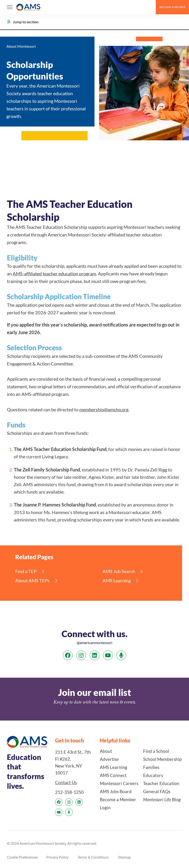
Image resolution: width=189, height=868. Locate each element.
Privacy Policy (57, 857)
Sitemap (124, 857)
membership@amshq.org (103, 409)
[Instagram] (81, 655)
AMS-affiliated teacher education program (54, 273)
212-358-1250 (69, 791)
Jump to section (25, 22)
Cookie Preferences (22, 857)
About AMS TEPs (32, 580)
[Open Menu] (9, 7)
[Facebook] (68, 655)
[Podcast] (121, 655)
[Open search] (150, 7)
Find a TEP (25, 571)
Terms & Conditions (93, 857)
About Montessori (21, 46)
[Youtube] (108, 655)
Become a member (172, 7)
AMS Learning (117, 580)
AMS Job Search (119, 571)
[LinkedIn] (94, 655)
